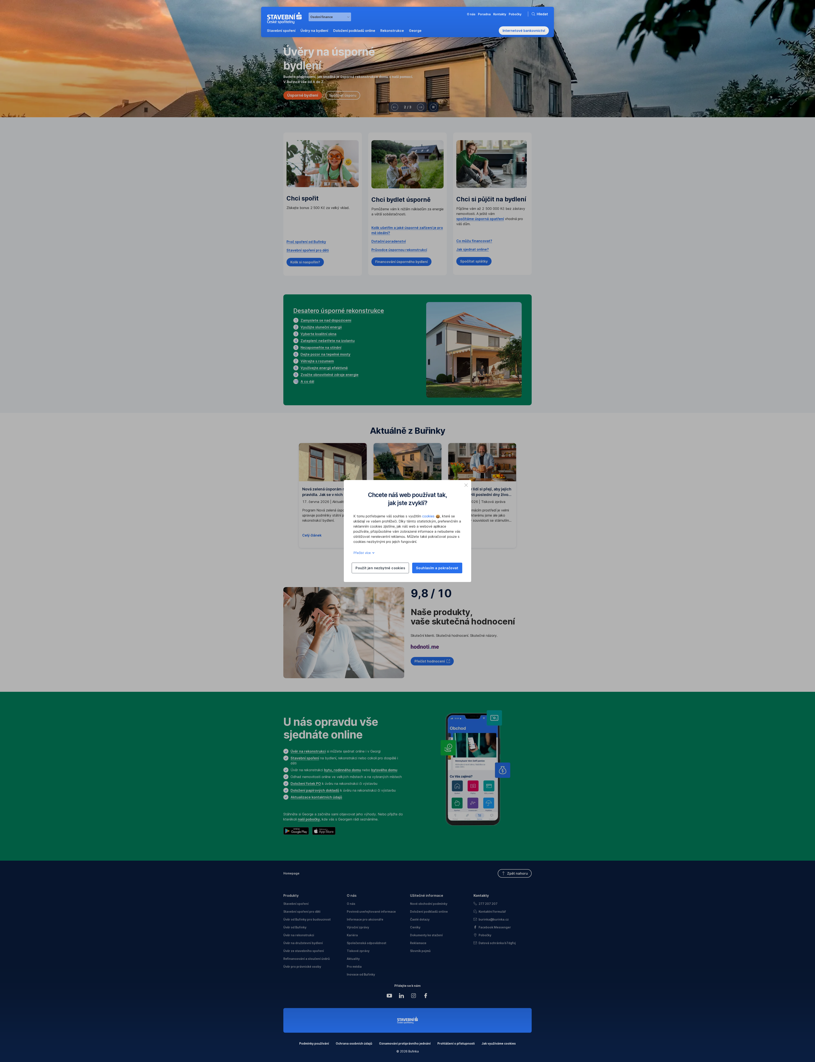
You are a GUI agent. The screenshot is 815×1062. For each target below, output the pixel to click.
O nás (352, 895)
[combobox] (330, 17)
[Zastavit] (433, 107)
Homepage (291, 873)
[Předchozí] (394, 107)
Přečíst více (362, 553)
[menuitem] (281, 30)
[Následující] (420, 107)
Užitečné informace (426, 895)
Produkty (291, 895)
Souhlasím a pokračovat (437, 568)
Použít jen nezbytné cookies (380, 568)
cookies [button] (429, 516)
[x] (466, 485)
